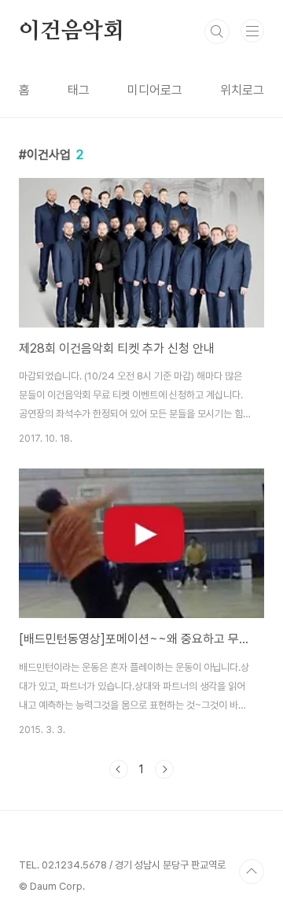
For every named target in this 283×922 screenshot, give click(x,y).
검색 (217, 31)
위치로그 (242, 90)
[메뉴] (252, 31)
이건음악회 (71, 31)
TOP (251, 871)
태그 (79, 90)
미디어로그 (154, 90)
